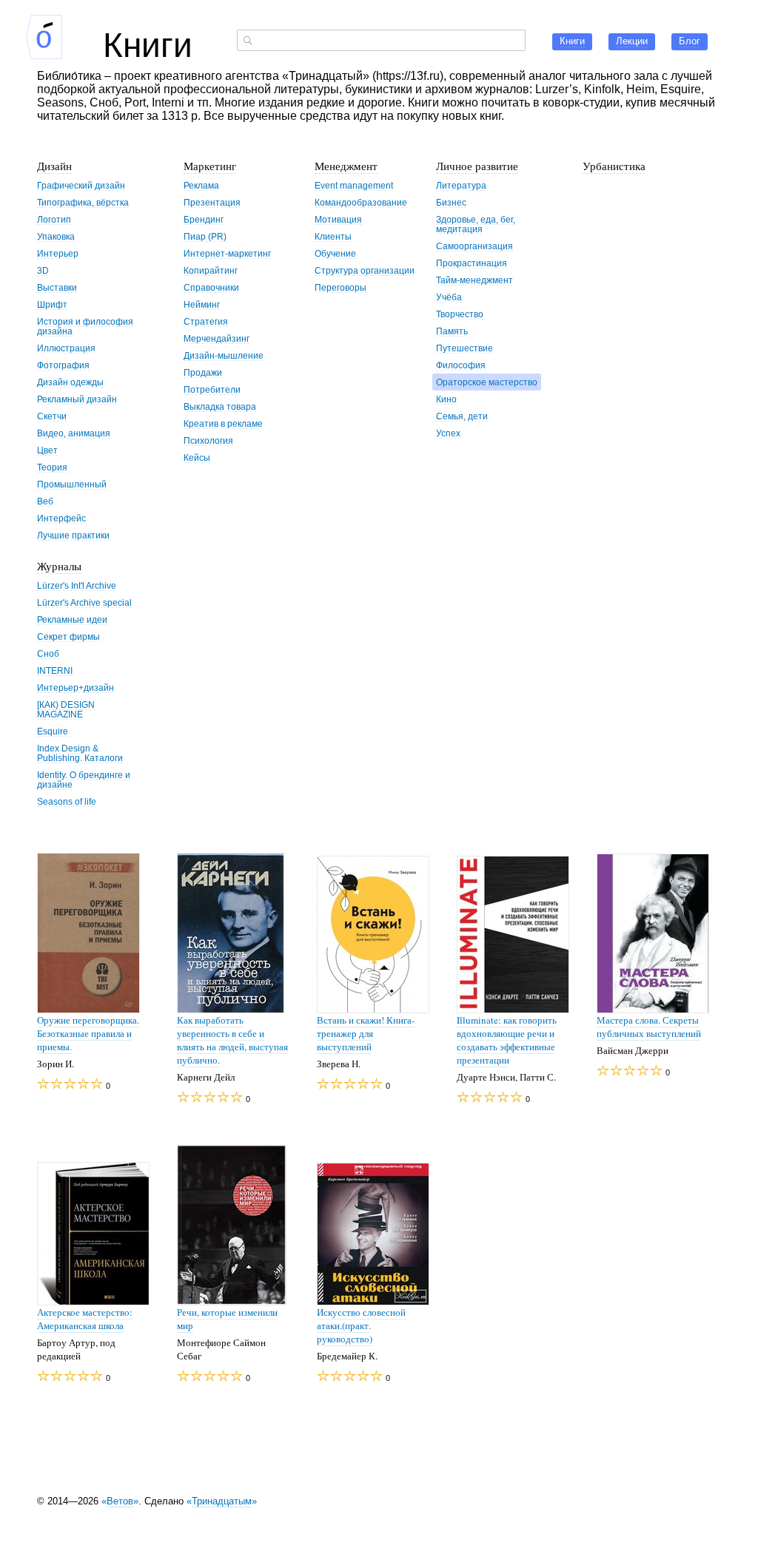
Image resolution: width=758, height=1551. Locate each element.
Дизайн (54, 165)
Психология (208, 440)
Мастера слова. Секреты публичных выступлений (649, 1026)
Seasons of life (66, 801)
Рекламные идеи (72, 619)
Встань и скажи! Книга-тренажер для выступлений (366, 1033)
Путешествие (464, 348)
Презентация (212, 202)
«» (119, 1501)
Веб (45, 501)
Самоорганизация (474, 246)
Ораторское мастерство (486, 382)
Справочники (211, 287)
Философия (461, 365)
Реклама (201, 185)
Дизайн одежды (70, 382)
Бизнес (451, 202)
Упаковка (56, 236)
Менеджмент (346, 165)
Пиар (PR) (205, 236)
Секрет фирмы (68, 636)
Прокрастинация (471, 263)
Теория (52, 467)
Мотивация (338, 219)
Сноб (48, 653)
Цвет (47, 450)
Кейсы (197, 457)
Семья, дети (462, 416)
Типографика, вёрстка (83, 202)
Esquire (52, 731)
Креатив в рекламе (223, 423)
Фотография (63, 365)
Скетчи (52, 416)
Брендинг (204, 219)
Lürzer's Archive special (84, 602)
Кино (446, 399)
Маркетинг (210, 165)
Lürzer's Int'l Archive (76, 585)
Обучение (335, 253)
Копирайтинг (211, 270)
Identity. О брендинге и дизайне (83, 779)
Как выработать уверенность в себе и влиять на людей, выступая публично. (232, 1040)
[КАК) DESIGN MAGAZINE (66, 709)
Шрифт (52, 304)
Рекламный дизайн (77, 399)
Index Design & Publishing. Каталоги (80, 753)
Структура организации (365, 270)
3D (43, 270)
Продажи (203, 372)
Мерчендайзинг (216, 338)
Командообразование (361, 202)
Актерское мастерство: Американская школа (85, 1318)
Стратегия (206, 321)
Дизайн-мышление (224, 355)
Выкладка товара (220, 406)
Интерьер (57, 253)
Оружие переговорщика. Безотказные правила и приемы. (88, 1033)
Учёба (449, 297)
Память (452, 331)
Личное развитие (477, 165)
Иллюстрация (66, 348)
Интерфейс (61, 518)
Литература (461, 185)
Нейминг (202, 304)
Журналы (59, 565)
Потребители (212, 389)
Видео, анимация (73, 433)
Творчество (459, 314)
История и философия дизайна (85, 326)
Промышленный (72, 484)
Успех (448, 433)
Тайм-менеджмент (474, 280)
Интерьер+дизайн (75, 687)
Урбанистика (614, 165)
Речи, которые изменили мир (227, 1318)
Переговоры (340, 287)
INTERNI (55, 670)
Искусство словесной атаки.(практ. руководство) (361, 1325)
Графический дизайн (81, 185)
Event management (354, 185)
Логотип (54, 219)
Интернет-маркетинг (227, 253)
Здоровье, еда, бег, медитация (475, 224)
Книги (147, 42)
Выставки (57, 287)
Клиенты (333, 236)
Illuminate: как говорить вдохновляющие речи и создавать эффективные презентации (507, 1040)
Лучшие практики (73, 535)
